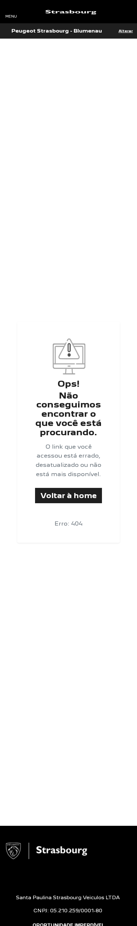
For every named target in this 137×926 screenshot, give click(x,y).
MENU (11, 16)
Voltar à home (68, 495)
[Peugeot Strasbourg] (70, 11)
